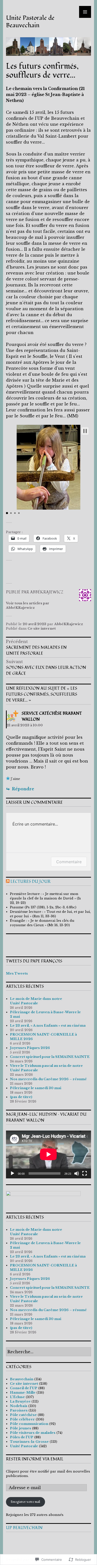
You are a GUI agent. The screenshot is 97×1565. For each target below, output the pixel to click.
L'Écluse (17, 1397)
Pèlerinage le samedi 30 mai (35, 1088)
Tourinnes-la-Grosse (29, 1442)
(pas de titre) (21, 1097)
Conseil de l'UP (23, 1388)
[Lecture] (12, 1173)
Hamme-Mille (23, 1392)
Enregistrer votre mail (25, 1502)
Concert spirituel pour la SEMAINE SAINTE (50, 1057)
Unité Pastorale (24, 1446)
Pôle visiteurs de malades (32, 1433)
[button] (85, 431)
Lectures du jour (30, 881)
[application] (48, 1154)
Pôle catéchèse (23, 1415)
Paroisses (19, 1410)
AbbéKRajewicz (68, 624)
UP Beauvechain (24, 1528)
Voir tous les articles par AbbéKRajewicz (27, 605)
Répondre (23, 788)
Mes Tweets (17, 973)
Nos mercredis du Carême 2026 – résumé (48, 1079)
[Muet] (76, 1173)
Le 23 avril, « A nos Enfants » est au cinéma (48, 1025)
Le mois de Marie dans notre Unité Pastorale (36, 1001)
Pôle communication (29, 1424)
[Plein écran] (84, 1173)
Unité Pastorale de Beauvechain (30, 22)
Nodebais (18, 1406)
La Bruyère (20, 1401)
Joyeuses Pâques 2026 (30, 1048)
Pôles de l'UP (21, 1437)
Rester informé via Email (34, 1459)
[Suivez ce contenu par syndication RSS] (7, 881)
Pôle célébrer (22, 1419)
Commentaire (69, 861)
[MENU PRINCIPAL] (85, 12)
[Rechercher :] (48, 1352)
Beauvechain (21, 1379)
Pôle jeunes (20, 1428)
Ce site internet (42, 628)
